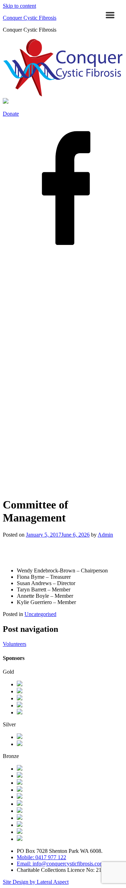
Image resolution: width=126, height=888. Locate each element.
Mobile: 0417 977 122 (41, 857)
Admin (105, 535)
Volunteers (14, 644)
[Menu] (110, 15)
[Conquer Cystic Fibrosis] (63, 95)
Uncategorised (40, 614)
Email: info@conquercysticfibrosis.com (60, 864)
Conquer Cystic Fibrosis (29, 18)
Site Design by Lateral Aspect (36, 882)
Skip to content (19, 6)
